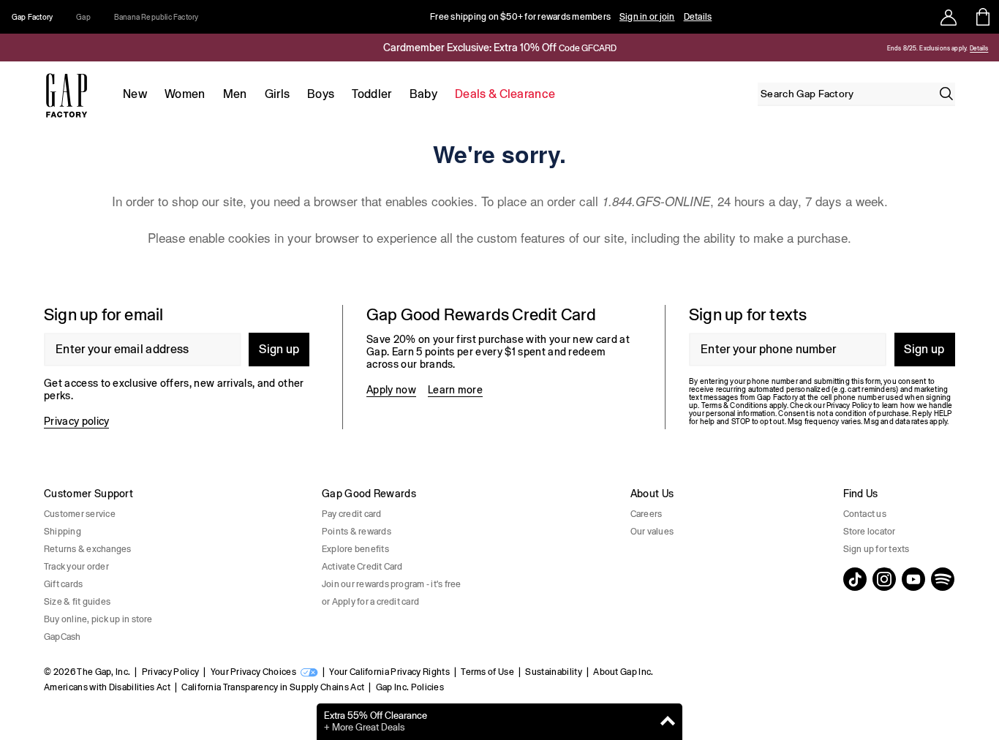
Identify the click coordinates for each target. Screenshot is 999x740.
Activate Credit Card (362, 567)
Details (698, 17)
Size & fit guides (77, 602)
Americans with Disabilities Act (107, 687)
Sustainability (553, 672)
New (135, 94)
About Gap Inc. (623, 672)
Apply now (391, 390)
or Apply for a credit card (370, 602)
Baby (423, 94)
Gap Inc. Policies (410, 687)
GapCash (62, 637)
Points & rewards (356, 531)
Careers (646, 514)
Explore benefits (355, 549)
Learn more (455, 390)
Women (185, 94)
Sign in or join (647, 17)
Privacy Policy (170, 672)
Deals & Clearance (505, 94)
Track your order (76, 567)
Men (235, 94)
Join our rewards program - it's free (391, 584)
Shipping (62, 531)
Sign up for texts (876, 549)
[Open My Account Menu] (948, 17)
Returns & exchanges (88, 549)
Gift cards (63, 584)
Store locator (869, 531)
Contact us (864, 514)
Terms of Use (487, 672)
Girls (277, 94)
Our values (652, 531)
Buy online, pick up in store (98, 619)
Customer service (80, 514)
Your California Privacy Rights (389, 672)
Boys (320, 94)
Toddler (371, 94)
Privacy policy (76, 421)
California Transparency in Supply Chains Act (272, 687)
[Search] (946, 93)
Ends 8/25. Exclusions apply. (927, 48)
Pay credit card (352, 514)
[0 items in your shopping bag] (982, 17)
